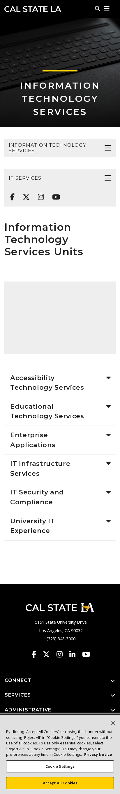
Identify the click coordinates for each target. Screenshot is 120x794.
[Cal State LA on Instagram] (62, 654)
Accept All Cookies (60, 783)
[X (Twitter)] (24, 194)
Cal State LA (32, 9)
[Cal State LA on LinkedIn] (75, 654)
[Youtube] (54, 194)
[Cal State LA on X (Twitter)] (49, 654)
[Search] (97, 8)
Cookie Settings (60, 766)
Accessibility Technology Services (47, 383)
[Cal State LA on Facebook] (37, 654)
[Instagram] (39, 194)
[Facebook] (11, 194)
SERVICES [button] (18, 695)
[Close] (113, 723)
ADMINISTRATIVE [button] (28, 710)
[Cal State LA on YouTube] (86, 654)
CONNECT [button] (18, 680)
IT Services (25, 178)
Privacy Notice (98, 754)
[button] (107, 8)
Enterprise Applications (33, 440)
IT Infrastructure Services (40, 468)
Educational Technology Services (47, 411)
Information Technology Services (60, 98)
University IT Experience (32, 526)
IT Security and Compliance (37, 497)
